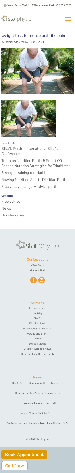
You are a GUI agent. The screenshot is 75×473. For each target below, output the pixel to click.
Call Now (14, 466)
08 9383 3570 (63, 5)
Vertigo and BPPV (37, 333)
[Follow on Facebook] (33, 280)
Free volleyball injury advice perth (29, 186)
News (6, 208)
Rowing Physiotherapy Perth (37, 354)
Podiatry (37, 313)
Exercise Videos (37, 343)
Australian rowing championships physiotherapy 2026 (37, 423)
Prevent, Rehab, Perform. (37, 328)
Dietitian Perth (37, 323)
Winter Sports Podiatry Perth (37, 413)
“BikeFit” (37, 318)
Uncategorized (13, 215)
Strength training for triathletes (26, 172)
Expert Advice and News (37, 349)
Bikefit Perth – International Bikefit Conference (37, 383)
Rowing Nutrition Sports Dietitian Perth (33, 179)
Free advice (10, 201)
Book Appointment (24, 454)
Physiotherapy (37, 308)
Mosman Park (37, 270)
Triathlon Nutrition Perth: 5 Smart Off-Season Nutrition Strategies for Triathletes (35, 163)
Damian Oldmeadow (16, 42)
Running (37, 338)
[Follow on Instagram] (41, 280)
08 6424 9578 (30, 5)
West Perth (37, 265)
